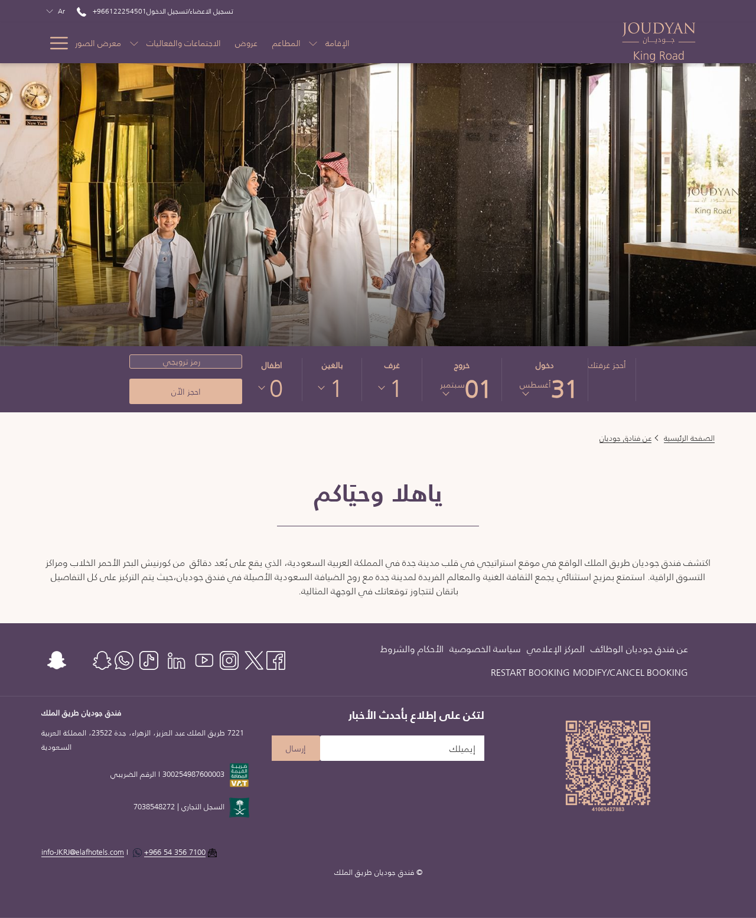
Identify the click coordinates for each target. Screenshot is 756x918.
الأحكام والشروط (412, 649)
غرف (392, 365)
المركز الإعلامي (556, 649)
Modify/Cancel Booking (630, 672)
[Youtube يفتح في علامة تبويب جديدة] (204, 658)
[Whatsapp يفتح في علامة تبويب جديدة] (124, 658)
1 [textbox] (396, 388)
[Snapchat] (102, 658)
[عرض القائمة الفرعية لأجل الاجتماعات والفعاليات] (134, 42)
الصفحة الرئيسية (689, 438)
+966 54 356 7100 (175, 852)
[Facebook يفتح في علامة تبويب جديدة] (275, 658)
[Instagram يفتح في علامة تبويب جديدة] (229, 658)
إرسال (296, 748)
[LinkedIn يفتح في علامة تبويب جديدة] (176, 658)
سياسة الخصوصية (485, 649)
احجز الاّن (186, 391)
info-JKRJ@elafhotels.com (82, 852)
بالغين (332, 365)
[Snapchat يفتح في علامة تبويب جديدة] (56, 658)
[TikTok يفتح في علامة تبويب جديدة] (148, 658)
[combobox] (396, 388)
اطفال (272, 365)
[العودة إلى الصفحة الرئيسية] (659, 42)
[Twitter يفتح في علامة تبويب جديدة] (254, 658)
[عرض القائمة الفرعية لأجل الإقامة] (313, 42)
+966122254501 (118, 11)
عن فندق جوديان (657, 649)
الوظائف (607, 649)
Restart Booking (530, 672)
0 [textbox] (276, 388)
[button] (544, 379)
